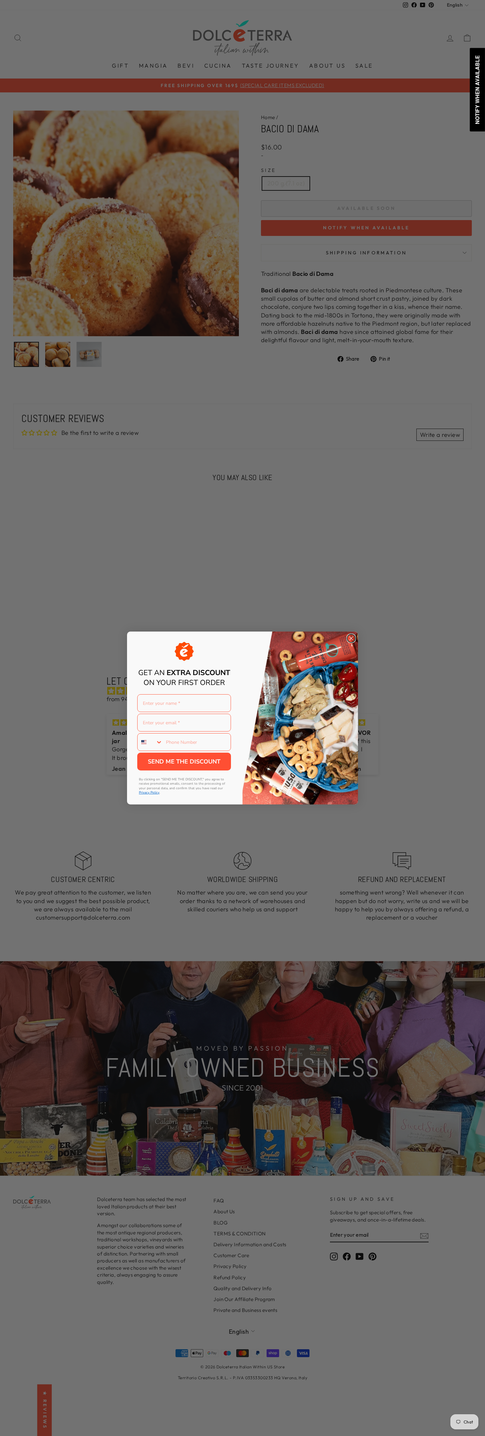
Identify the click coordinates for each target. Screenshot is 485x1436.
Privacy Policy (149, 792)
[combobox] (150, 742)
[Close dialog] (351, 638)
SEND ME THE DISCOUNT (184, 762)
